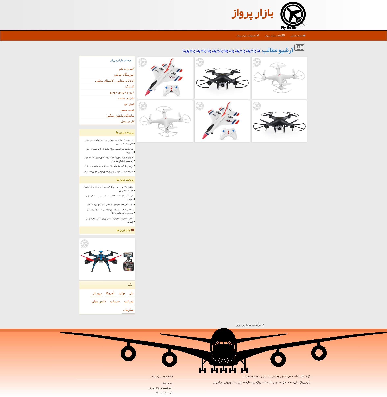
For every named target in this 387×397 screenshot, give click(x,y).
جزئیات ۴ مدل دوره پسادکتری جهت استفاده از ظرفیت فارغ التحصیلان (108, 189)
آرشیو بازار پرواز (163, 392)
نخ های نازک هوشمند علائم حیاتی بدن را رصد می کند (108, 166)
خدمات (115, 301)
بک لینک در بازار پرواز (161, 388)
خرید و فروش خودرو (122, 92)
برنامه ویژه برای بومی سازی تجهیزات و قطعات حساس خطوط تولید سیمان (109, 142)
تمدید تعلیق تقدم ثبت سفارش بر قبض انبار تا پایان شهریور (109, 220)
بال (131, 293)
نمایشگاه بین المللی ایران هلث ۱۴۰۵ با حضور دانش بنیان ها (109, 151)
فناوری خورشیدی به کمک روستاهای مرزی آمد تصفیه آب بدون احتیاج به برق (108, 159)
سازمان (128, 309)
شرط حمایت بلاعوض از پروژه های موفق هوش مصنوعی (108, 171)
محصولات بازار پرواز (246, 35)
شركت (128, 301)
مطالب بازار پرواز (273, 35)
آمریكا (110, 293)
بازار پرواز (252, 12)
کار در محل (127, 121)
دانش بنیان (99, 301)
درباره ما (167, 382)
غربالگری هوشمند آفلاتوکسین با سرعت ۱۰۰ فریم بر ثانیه (109, 197)
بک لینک (129, 86)
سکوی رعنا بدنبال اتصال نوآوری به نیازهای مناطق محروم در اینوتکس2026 (110, 211)
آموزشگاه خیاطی (124, 74)
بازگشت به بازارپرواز (249, 324)
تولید (122, 293)
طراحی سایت (126, 98)
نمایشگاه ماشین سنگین (120, 115)
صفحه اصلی (297, 35)
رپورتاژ (97, 293)
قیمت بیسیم (127, 109)
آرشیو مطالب (278, 49)
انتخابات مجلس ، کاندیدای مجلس (114, 80)
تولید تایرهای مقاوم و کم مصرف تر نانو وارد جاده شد (109, 204)
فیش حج (129, 103)
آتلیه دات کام (126, 68)
